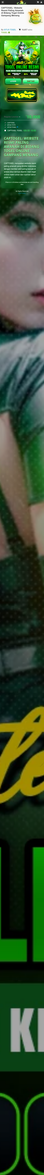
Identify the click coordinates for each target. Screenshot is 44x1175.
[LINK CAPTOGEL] (22, 58)
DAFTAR (31, 81)
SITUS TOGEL (10, 29)
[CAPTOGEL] (35, 16)
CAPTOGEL (22, 193)
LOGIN (13, 81)
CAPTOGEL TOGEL (22, 130)
